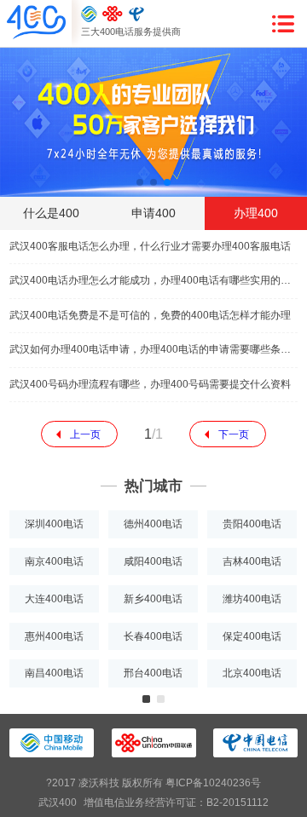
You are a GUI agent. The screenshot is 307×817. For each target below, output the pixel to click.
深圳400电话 (54, 524)
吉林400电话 (252, 561)
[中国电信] (136, 14)
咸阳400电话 (153, 561)
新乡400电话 (153, 599)
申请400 (153, 213)
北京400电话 (252, 673)
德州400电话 (153, 524)
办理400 (256, 213)
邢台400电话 (153, 673)
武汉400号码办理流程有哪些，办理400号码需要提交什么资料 (150, 384)
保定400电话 (252, 636)
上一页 (85, 434)
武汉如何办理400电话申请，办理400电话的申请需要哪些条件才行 (153, 349)
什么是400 (51, 213)
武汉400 (57, 802)
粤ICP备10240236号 (213, 783)
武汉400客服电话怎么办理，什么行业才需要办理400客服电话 (150, 246)
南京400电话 (54, 561)
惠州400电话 (54, 636)
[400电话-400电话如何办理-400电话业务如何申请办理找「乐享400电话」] (36, 23)
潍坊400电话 (252, 599)
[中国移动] (89, 14)
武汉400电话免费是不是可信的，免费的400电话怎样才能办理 (150, 315)
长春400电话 (153, 636)
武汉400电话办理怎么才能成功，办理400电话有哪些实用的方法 (153, 280)
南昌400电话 (54, 673)
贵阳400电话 (252, 524)
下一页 (233, 434)
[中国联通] (112, 14)
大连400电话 (54, 599)
